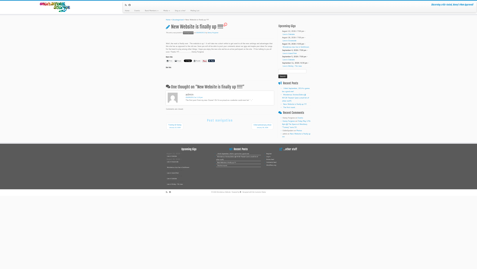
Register (269, 154)
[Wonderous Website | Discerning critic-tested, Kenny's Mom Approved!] (55, 7)
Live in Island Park (290, 53)
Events (137, 10)
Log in (268, 157)
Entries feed (270, 159)
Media (166, 10)
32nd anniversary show (262, 126)
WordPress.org (271, 165)
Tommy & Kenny (174, 126)
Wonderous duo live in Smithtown (296, 47)
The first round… (289, 107)
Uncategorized (178, 19)
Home (127, 10)
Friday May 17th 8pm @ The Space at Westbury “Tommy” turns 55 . (296, 124)
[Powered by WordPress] (240, 191)
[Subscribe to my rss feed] (126, 5)
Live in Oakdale (289, 34)
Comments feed (271, 162)
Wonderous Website (224, 192)
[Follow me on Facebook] (130, 5)
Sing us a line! (180, 10)
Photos (299, 130)
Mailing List (194, 10)
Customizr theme (260, 192)
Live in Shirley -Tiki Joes (292, 66)
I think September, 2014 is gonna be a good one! (233, 154)
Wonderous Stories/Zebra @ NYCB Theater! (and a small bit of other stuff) (295, 97)
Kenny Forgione (212, 33)
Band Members (151, 10)
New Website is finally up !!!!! (295, 104)
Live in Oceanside (289, 40)
